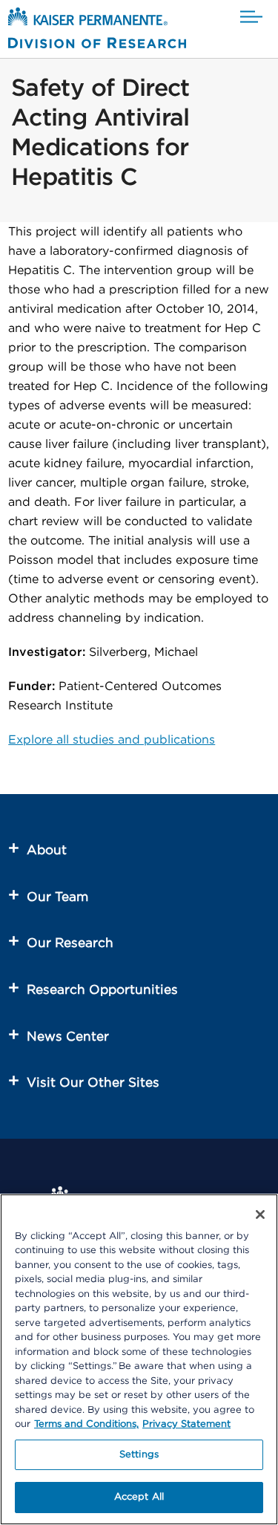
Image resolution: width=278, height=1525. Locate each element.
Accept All (139, 1497)
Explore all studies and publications (111, 740)
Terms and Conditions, (86, 1424)
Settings (139, 1455)
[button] (251, 17)
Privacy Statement (186, 1424)
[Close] (260, 1214)
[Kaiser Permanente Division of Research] (97, 30)
